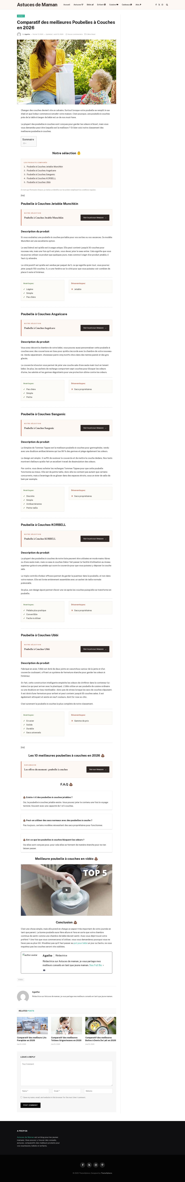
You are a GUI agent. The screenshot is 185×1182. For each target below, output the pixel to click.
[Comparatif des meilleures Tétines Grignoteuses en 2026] (66, 1025)
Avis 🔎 (138, 5)
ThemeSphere (106, 1173)
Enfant (21, 16)
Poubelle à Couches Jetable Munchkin (45, 166)
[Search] (167, 5)
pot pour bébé (80, 943)
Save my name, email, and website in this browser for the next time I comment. (54, 1097)
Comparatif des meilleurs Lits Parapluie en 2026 (31, 1039)
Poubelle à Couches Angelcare (41, 170)
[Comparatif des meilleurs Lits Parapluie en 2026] (32, 1025)
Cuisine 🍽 (113, 5)
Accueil (66, 5)
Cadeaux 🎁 (127, 5)
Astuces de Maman (25, 1137)
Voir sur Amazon (98, 769)
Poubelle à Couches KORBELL (41, 178)
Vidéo (20, 980)
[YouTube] (44, 970)
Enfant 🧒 (101, 5)
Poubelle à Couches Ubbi (39, 182)
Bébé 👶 (90, 5)
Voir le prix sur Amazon (95, 217)
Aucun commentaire (75, 34)
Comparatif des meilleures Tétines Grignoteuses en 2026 (66, 1039)
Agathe (27, 34)
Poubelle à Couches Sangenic (41, 174)
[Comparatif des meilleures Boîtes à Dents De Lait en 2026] (100, 1025)
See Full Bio (95, 965)
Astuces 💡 (78, 5)
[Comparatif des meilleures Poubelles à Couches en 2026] (66, 72)
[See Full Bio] (103, 965)
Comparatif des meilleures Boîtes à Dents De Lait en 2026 (100, 1039)
